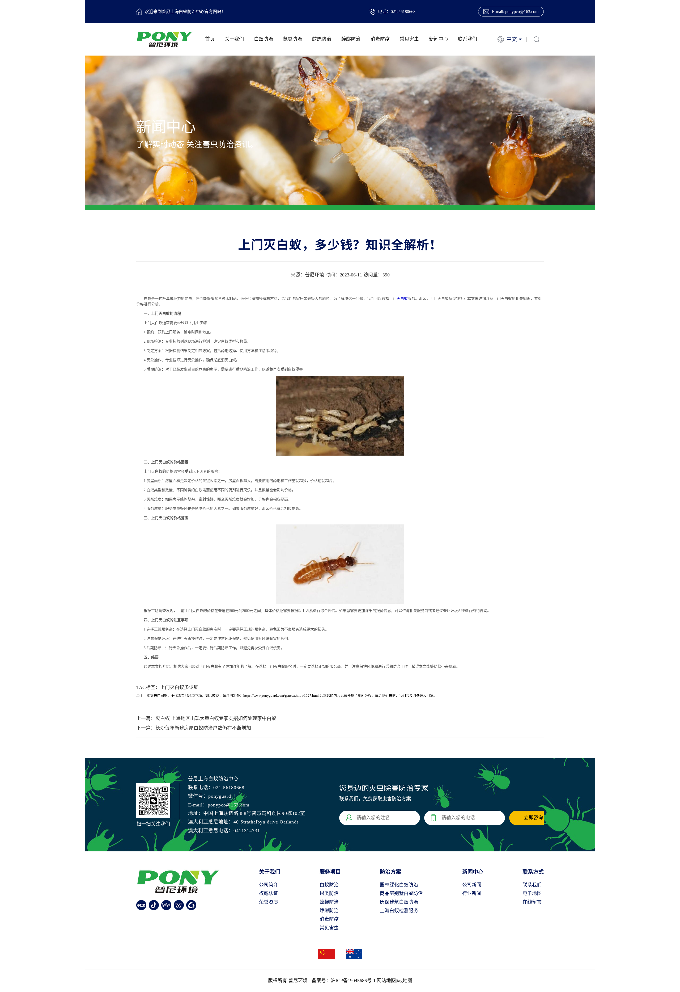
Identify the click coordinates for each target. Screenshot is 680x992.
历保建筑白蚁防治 (399, 902)
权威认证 (268, 893)
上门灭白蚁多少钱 (179, 687)
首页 (210, 39)
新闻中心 (438, 39)
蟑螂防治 (350, 39)
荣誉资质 (268, 902)
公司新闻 (471, 885)
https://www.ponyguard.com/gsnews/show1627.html (281, 695)
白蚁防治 (263, 39)
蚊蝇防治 (321, 39)
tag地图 (404, 980)
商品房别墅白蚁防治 (401, 893)
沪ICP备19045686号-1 (353, 980)
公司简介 (268, 885)
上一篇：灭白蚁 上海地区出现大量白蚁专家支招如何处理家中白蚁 (206, 718)
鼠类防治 (292, 39)
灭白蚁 (402, 299)
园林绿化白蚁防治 (399, 885)
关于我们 (234, 39)
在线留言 (532, 902)
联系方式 (533, 872)
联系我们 (467, 39)
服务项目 (330, 872)
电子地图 (532, 893)
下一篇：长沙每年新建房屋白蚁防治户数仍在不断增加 (193, 728)
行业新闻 (471, 893)
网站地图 (386, 980)
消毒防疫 (380, 39)
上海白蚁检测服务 (399, 910)
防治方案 (390, 872)
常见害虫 (409, 39)
